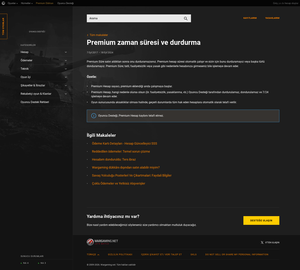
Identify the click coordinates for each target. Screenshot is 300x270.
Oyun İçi (26, 77)
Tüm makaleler (99, 35)
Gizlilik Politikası (120, 254)
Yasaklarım (272, 18)
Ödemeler (26, 60)
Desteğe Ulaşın (261, 220)
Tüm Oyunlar (3, 26)
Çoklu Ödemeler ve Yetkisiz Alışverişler (118, 183)
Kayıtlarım (250, 18)
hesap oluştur (291, 3)
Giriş (275, 3)
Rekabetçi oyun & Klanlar (36, 93)
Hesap (24, 52)
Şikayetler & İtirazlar (33, 85)
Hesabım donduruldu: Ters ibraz (114, 159)
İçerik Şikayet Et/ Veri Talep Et (161, 254)
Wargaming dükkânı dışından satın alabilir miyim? (126, 167)
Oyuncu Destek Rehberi (35, 102)
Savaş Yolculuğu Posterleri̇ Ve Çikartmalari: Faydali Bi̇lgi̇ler (132, 175)
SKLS (194, 254)
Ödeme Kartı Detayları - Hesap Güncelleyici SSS (124, 143)
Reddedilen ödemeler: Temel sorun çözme (121, 151)
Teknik (25, 68)
